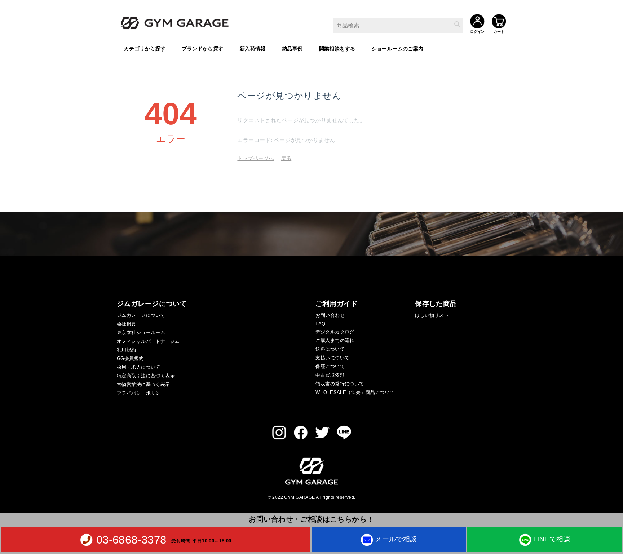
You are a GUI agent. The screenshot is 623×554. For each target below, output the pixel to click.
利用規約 (126, 350)
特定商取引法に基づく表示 (146, 375)
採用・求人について (138, 367)
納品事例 (292, 49)
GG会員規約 (130, 358)
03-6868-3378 (131, 539)
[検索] (457, 25)
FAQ (320, 324)
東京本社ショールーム (141, 332)
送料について (330, 349)
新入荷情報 (253, 49)
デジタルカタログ (334, 331)
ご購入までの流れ (334, 340)
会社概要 (126, 324)
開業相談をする (337, 49)
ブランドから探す (202, 49)
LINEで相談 (551, 539)
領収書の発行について (339, 383)
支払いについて (332, 357)
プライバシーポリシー (141, 393)
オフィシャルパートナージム (148, 341)
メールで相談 (396, 539)
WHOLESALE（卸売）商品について (354, 392)
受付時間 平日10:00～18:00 (201, 540)
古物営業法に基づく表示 (143, 384)
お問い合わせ (330, 315)
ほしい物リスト (432, 315)
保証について (330, 366)
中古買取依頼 (330, 375)
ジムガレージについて (141, 315)
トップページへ (255, 158)
